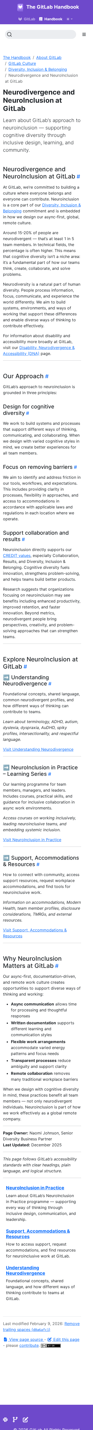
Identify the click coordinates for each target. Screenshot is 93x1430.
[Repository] (15, 1419)
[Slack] (5, 1419)
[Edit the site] (25, 1419)
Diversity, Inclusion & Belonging (37, 69)
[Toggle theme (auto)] (69, 19)
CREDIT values (17, 555)
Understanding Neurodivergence (25, 1270)
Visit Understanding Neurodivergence (38, 749)
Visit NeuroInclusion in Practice (32, 839)
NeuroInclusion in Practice (35, 1187)
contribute (29, 1345)
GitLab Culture (22, 63)
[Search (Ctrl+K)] (40, 34)
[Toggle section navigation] (84, 34)
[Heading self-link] (77, 176)
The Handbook (17, 57)
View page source (26, 1339)
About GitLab (49, 57)
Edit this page (65, 1339)
